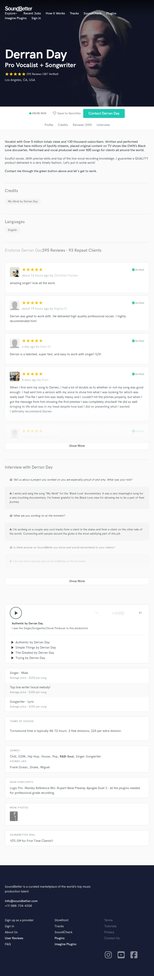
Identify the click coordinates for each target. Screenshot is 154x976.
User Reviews (14, 938)
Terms (108, 920)
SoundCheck (92, 13)
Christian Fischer (66, 275)
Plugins (111, 13)
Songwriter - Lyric (22, 702)
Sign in (36, 18)
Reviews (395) (82, 125)
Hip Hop (33, 756)
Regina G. (61, 309)
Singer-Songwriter (88, 756)
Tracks (74, 13)
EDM (21, 756)
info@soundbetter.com (21, 901)
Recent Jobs (32, 13)
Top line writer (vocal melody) (30, 687)
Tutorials (110, 926)
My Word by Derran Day (23, 201)
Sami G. (45, 347)
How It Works (55, 13)
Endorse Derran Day (23, 250)
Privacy (109, 932)
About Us (11, 932)
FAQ (8, 944)
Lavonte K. (51, 437)
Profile (49, 125)
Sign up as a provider (19, 920)
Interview (103, 125)
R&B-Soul (67, 756)
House (45, 756)
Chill (13, 756)
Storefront (61, 920)
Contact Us (112, 938)
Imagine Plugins (16, 18)
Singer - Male (19, 673)
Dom (45, 380)
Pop (55, 756)
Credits (63, 125)
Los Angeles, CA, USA (20, 80)
